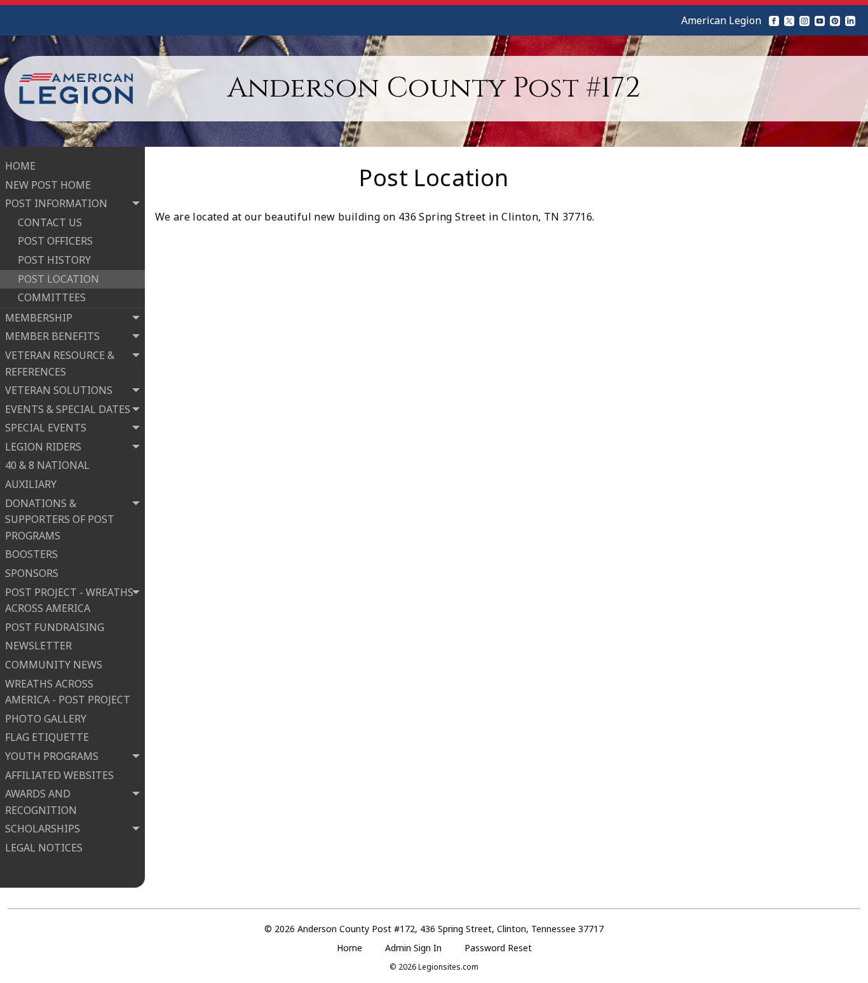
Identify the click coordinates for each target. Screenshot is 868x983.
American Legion (721, 20)
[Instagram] (804, 20)
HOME (20, 166)
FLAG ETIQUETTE (47, 737)
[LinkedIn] (850, 20)
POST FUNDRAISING (54, 627)
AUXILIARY (31, 484)
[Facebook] (774, 20)
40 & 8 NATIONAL (47, 465)
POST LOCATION (58, 279)
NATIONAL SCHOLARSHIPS (55, 912)
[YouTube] (819, 20)
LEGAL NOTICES (44, 848)
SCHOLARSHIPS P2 (62, 867)
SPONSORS (31, 573)
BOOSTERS (31, 554)
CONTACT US (50, 222)
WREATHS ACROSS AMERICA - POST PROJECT (67, 692)
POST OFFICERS (55, 241)
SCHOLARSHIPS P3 (62, 885)
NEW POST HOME (48, 185)
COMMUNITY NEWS (53, 665)
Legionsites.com (448, 966)
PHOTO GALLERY (45, 719)
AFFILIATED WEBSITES (59, 775)
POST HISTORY (54, 260)
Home (349, 948)
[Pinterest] (835, 20)
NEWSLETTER (38, 646)
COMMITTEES (52, 297)
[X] (789, 20)
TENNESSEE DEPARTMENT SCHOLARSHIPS (55, 955)
